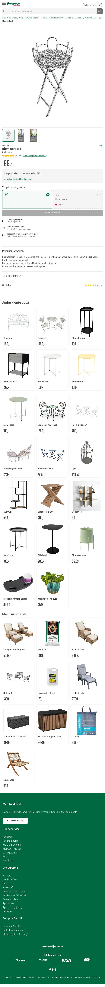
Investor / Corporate (14, 891)
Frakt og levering (12, 844)
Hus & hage (12, 18)
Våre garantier (10, 852)
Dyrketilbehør (33, 18)
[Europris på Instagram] (54, 970)
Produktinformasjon (13, 251)
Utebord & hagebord (92, 18)
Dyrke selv (23, 18)
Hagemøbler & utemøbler (73, 18)
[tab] (52, 251)
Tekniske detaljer (11, 276)
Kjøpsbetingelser (12, 848)
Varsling (7, 911)
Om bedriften (10, 879)
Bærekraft (8, 887)
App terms (8, 903)
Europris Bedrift (11, 926)
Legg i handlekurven (52, 212)
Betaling (7, 836)
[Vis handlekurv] (100, 4)
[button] (21, 135)
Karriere (7, 875)
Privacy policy (10, 899)
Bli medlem (13, 820)
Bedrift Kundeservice (14, 930)
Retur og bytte (10, 840)
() (35, 156)
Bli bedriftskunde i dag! (15, 934)
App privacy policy (13, 907)
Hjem (4, 18)
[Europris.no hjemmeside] (13, 4)
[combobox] (52, 11)
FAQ (5, 856)
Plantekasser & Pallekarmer (51, 18)
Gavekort (8, 860)
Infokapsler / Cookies (14, 895)
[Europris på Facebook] (50, 970)
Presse (6, 883)
